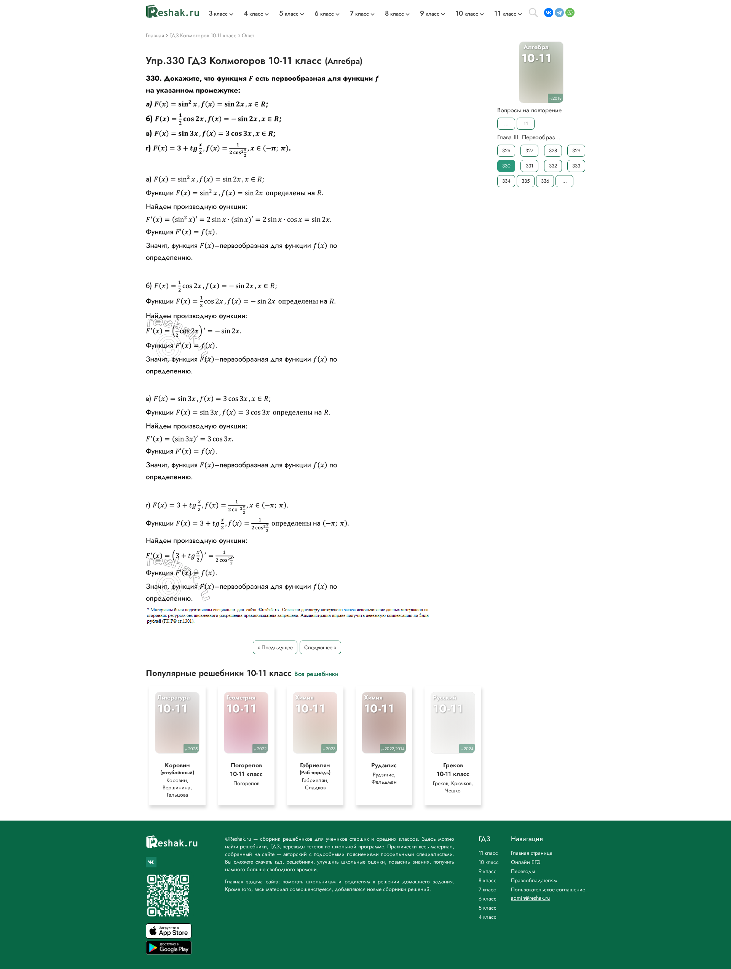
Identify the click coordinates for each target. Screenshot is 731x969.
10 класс (489, 862)
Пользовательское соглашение (548, 889)
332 (553, 165)
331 (529, 165)
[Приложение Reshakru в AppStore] (169, 936)
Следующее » (320, 647)
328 (553, 150)
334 (506, 181)
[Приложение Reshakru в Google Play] (169, 952)
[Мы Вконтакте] (151, 862)
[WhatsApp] (570, 12)
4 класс (487, 917)
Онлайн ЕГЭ (526, 862)
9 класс (487, 871)
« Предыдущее (275, 647)
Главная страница (531, 853)
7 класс (487, 889)
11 (526, 123)
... (506, 123)
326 (506, 150)
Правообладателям (534, 880)
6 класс (487, 898)
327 (529, 150)
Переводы (523, 871)
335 (526, 181)
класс (218, 14)
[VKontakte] (548, 12)
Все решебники (316, 673)
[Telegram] (559, 12)
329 (576, 150)
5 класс (487, 908)
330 (506, 165)
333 (576, 165)
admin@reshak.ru (530, 898)
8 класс (487, 880)
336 (545, 181)
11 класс (488, 853)
